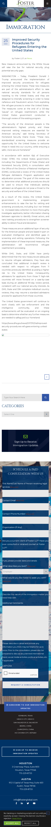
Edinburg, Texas (26, 716)
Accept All (12, 823)
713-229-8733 (25, 773)
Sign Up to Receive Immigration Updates (25, 443)
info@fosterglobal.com (26, 799)
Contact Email (13, 500)
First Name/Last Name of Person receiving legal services (24, 485)
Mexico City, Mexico (25, 719)
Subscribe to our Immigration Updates (26, 706)
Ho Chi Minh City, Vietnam (25, 733)
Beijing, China (25, 726)
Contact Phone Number (18, 514)
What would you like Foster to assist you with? (24, 579)
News (29, 58)
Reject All (30, 823)
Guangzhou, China (25, 729)
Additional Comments (12, 603)
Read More (17, 818)
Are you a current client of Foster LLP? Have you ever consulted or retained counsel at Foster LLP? (25, 544)
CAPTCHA (7, 666)
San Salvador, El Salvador (26, 722)
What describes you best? (18, 566)
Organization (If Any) (12, 527)
